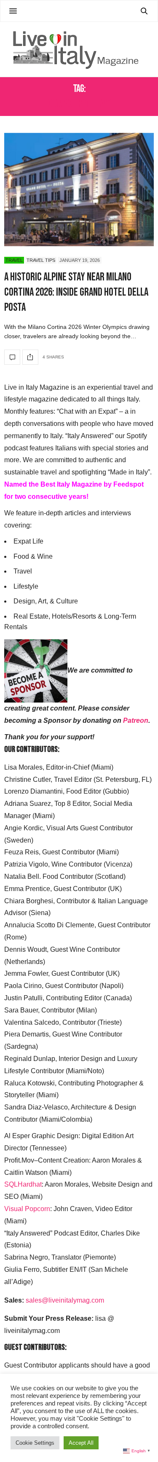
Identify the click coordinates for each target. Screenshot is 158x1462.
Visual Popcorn (27, 1208)
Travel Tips (41, 260)
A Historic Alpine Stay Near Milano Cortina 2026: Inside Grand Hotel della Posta (76, 293)
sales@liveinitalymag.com (65, 1300)
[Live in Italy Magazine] (79, 49)
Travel (14, 260)
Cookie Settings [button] (35, 1443)
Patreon (135, 720)
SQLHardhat (23, 1184)
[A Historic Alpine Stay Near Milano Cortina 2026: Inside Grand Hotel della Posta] (79, 189)
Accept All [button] (81, 1443)
